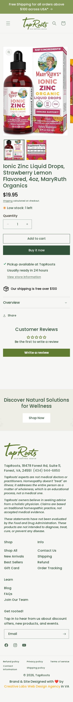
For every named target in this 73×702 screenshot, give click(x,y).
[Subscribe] (64, 634)
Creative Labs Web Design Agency (32, 686)
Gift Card (11, 568)
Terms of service (59, 661)
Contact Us (47, 550)
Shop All (10, 550)
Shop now (36, 418)
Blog (7, 588)
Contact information (10, 667)
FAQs (8, 594)
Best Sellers (13, 562)
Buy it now (37, 250)
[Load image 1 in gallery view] (14, 150)
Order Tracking (50, 568)
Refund (43, 562)
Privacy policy (35, 661)
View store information (24, 277)
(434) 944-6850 (46, 470)
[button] (8, 23)
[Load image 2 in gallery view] (36, 150)
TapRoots (42, 675)
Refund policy (11, 661)
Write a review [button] (36, 352)
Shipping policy (36, 667)
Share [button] (12, 315)
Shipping (8, 200)
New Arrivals (14, 556)
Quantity (10, 215)
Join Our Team (16, 599)
